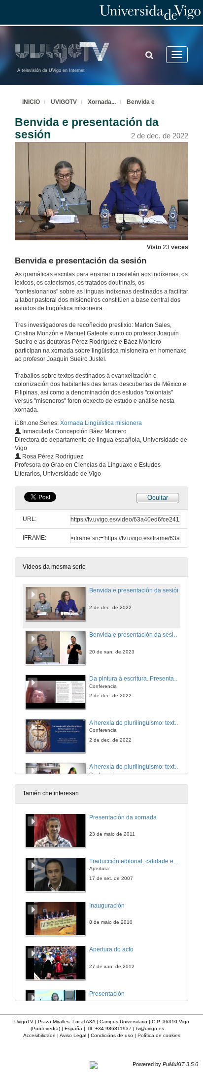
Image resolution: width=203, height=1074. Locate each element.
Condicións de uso (112, 1035)
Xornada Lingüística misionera (101, 423)
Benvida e (141, 101)
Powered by (165, 1064)
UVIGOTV (64, 101)
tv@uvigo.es (150, 1028)
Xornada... (102, 101)
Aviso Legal (73, 1035)
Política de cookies (158, 1035)
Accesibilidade (39, 1035)
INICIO (31, 101)
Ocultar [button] (157, 497)
